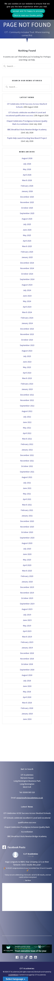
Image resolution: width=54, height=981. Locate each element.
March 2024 (27, 312)
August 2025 (27, 218)
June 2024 (27, 295)
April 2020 (27, 565)
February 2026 (27, 185)
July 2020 (27, 548)
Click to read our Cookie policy (28, 15)
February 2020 (27, 576)
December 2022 (27, 394)
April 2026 (27, 174)
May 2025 (27, 235)
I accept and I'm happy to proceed (27, 11)
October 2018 (27, 664)
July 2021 (27, 482)
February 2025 (27, 251)
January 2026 (27, 191)
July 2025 (27, 224)
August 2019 (27, 609)
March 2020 (27, 570)
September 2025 (27, 213)
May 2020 (27, 559)
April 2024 (27, 306)
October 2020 (27, 532)
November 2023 (27, 334)
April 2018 (27, 697)
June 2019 (27, 620)
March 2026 (27, 180)
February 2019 (27, 642)
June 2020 (27, 554)
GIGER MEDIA (13, 975)
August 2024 (27, 284)
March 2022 (27, 438)
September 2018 (27, 669)
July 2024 (27, 290)
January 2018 (27, 713)
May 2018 (27, 691)
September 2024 (27, 279)
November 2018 (27, 658)
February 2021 (27, 510)
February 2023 (27, 383)
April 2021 (27, 499)
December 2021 (27, 455)
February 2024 (27, 317)
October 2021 (27, 466)
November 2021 (27, 460)
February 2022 (27, 444)
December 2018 (27, 653)
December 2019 (27, 587)
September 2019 (27, 603)
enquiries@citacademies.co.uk (29, 797)
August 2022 (27, 411)
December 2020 (27, 521)
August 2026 (27, 158)
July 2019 (27, 614)
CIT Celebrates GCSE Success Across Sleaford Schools (27, 813)
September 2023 (27, 345)
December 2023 (27, 328)
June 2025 (27, 229)
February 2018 (27, 708)
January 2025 (27, 257)
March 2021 (27, 504)
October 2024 (27, 273)
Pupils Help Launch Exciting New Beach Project (27, 138)
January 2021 (27, 515)
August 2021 (27, 477)
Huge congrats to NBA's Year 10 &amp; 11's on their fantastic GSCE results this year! (28, 869)
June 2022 (27, 422)
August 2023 (27, 350)
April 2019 (27, 631)
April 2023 (27, 372)
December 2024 (27, 262)
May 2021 (27, 493)
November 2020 (27, 526)
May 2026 (27, 169)
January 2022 (27, 449)
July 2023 (27, 356)
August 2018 (27, 675)
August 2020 (27, 543)
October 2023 (27, 339)
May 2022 (27, 427)
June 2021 (27, 488)
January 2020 (27, 581)
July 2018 (27, 680)
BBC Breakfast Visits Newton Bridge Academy (27, 129)
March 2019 (27, 636)
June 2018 (27, 686)
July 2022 (27, 416)
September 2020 (27, 537)
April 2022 (27, 433)
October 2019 (27, 598)
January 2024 (27, 323)
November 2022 (27, 400)
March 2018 (27, 702)
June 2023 (27, 361)
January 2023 (27, 389)
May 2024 (27, 301)
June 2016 (27, 719)
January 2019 (27, 647)
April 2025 (27, 240)
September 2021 (27, 471)
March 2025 (27, 246)
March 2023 (27, 378)
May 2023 (27, 367)
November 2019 (27, 592)
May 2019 (27, 625)
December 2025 (27, 196)
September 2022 (27, 405)
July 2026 (27, 163)
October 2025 (27, 207)
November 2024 (27, 268)
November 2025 (27, 202)
